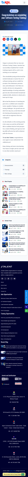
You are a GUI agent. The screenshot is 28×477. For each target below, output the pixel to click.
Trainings (14, 11)
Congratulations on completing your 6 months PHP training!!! (17, 186)
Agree (23, 474)
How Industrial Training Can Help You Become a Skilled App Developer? (16, 231)
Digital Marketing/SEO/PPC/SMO (8, 323)
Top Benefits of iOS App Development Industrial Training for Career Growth (17, 237)
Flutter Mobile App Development (8, 320)
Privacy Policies (17, 474)
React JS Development (6, 339)
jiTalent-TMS (12, 470)
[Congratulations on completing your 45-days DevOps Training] (5, 199)
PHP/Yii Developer (5, 310)
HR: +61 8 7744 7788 (14, 447)
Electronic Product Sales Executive (9, 298)
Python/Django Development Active (9, 333)
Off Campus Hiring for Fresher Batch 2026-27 (11, 307)
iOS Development (5, 330)
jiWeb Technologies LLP (14, 472)
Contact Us (3, 291)
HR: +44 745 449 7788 (14, 462)
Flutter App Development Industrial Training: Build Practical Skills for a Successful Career (17, 225)
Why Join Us (4, 288)
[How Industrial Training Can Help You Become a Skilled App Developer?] (5, 232)
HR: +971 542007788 (14, 431)
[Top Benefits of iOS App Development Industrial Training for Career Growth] (5, 238)
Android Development (6, 327)
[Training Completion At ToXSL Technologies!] (5, 205)
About (2, 282)
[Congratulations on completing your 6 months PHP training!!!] (5, 187)
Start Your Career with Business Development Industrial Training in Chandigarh (16, 249)
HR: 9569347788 (14, 402)
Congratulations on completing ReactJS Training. (16, 192)
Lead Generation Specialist (7, 304)
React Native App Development (8, 336)
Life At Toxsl (3, 285)
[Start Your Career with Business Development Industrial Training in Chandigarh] (5, 250)
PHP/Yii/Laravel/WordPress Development (10, 317)
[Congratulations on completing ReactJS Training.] (5, 193)
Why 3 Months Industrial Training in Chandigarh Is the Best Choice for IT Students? (17, 243)
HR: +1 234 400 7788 (14, 415)
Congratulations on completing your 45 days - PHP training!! (17, 210)
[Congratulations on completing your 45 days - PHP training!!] (5, 211)
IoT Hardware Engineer (6, 301)
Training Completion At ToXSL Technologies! (16, 204)
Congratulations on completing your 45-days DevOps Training (17, 198)
